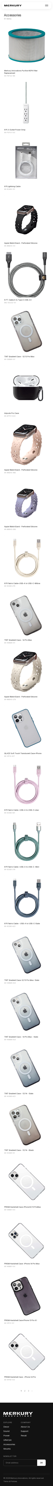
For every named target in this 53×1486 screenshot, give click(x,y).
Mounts (7, 1449)
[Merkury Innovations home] (13, 5)
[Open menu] (47, 5)
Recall (24, 1435)
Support (24, 1431)
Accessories (9, 1444)
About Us (25, 1427)
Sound (6, 1431)
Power (6, 1435)
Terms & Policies (10, 1481)
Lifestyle (7, 1440)
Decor (6, 1427)
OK (41, 1462)
